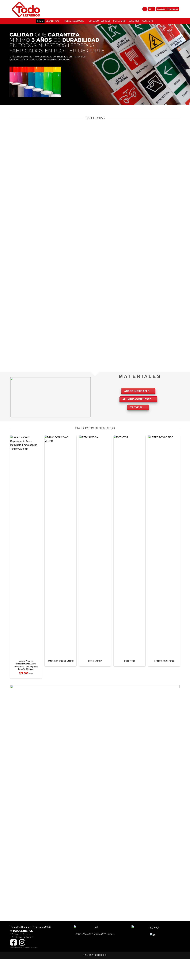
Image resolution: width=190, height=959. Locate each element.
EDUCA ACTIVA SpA (30, 947)
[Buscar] (144, 9)
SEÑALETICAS (52, 21)
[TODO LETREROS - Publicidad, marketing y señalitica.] (27, 9)
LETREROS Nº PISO (164, 661)
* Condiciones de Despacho (22, 937)
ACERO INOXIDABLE (74, 21)
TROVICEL (137, 407)
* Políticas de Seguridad (20, 934)
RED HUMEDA (95, 661)
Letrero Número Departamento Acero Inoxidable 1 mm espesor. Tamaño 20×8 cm (26, 665)
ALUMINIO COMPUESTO (137, 399)
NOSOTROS (134, 21)
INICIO (40, 21)
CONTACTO (147, 21)
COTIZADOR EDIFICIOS (99, 21)
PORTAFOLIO (119, 21)
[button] (152, 9)
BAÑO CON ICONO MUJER (61, 661)
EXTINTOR (129, 661)
